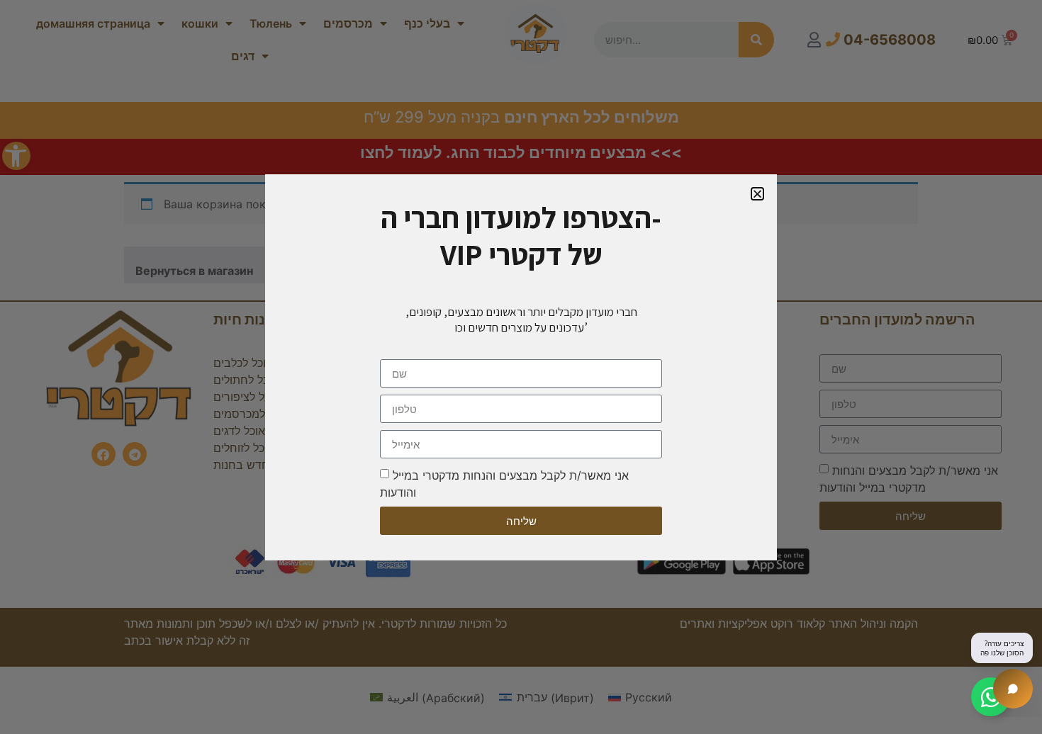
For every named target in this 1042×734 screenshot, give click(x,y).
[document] (521, 367)
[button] (757, 193)
